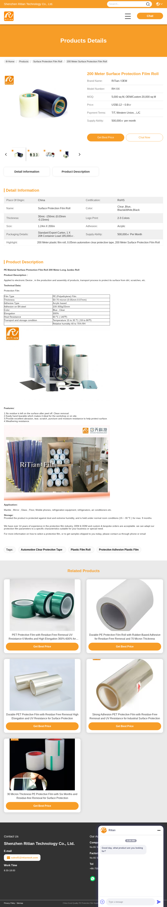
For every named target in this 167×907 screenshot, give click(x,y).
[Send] (158, 901)
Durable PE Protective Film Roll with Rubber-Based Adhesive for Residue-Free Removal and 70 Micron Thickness (124, 636)
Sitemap (20, 903)
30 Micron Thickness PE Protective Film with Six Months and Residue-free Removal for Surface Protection (42, 796)
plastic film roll (81, 549)
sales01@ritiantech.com (24, 857)
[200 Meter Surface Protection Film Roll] (43, 106)
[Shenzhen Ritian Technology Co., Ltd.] (22, 16)
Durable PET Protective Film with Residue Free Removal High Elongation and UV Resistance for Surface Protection (42, 716)
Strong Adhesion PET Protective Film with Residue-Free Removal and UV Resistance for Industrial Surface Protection (125, 716)
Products (23, 61)
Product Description (76, 171)
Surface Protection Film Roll (47, 61)
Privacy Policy (9, 903)
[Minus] (159, 830)
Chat (150, 16)
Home (11, 61)
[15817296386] (93, 879)
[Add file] (102, 901)
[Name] (148, 4)
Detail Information (26, 171)
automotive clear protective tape (41, 549)
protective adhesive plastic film (119, 549)
